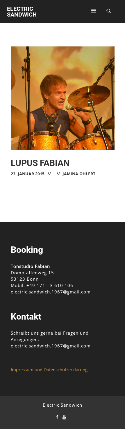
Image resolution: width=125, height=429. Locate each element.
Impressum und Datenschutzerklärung (49, 369)
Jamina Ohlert (79, 173)
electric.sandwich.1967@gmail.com (51, 292)
